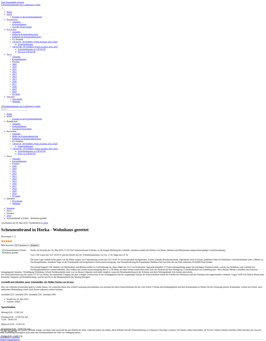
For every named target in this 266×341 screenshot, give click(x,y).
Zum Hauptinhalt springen (12, 2)
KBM (9, 14)
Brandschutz (12, 19)
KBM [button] (9, 116)
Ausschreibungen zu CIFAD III (31, 49)
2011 (14, 69)
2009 (14, 64)
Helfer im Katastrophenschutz (25, 34)
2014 (14, 77)
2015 (14, 79)
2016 (14, 82)
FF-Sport (16, 94)
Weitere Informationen (10, 340)
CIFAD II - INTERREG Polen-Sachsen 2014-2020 (34, 42)
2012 (14, 72)
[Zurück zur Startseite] (20, 5)
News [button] (9, 156)
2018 (14, 86)
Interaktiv (11, 96)
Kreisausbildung (19, 24)
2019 (14, 89)
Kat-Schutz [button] (11, 131)
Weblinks (16, 101)
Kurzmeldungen (19, 59)
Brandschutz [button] (12, 121)
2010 (14, 67)
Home (9, 12)
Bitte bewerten (7, 245)
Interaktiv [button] (11, 198)
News (9, 54)
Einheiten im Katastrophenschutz (26, 37)
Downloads (17, 99)
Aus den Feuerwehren (22, 27)
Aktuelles (16, 22)
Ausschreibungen (25, 44)
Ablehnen (15, 337)
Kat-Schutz (11, 29)
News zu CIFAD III (26, 52)
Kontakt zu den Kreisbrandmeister (27, 17)
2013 (14, 74)
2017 (14, 84)
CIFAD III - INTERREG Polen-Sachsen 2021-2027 (35, 47)
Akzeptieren (5, 337)
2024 (14, 91)
